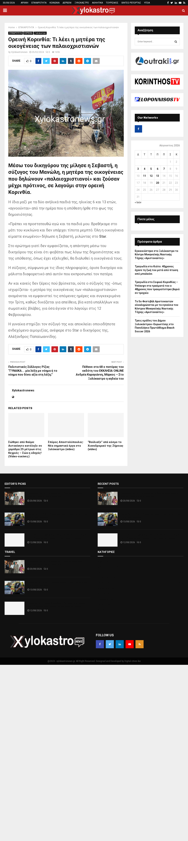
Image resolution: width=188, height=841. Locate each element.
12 (151, 175)
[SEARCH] (176, 41)
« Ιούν (138, 202)
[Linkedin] (120, 644)
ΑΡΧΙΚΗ (24, 2)
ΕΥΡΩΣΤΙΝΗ (104, 583)
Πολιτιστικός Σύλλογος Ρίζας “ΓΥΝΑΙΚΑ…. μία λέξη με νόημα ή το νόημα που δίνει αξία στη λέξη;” (32, 370)
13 (157, 175)
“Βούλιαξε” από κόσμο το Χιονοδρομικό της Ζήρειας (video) (105, 445)
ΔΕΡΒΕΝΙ (67, 2)
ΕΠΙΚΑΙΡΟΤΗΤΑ (38, 2)
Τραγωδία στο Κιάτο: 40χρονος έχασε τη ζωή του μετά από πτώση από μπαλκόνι (156, 270)
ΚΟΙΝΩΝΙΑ (54, 2)
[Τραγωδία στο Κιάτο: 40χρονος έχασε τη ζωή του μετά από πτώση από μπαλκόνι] (14, 519)
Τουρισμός (104, 604)
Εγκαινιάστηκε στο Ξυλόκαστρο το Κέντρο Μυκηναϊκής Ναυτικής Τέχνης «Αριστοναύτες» (156, 254)
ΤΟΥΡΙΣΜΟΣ (112, 2)
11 (144, 175)
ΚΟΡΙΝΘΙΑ (28, 33)
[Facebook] (100, 644)
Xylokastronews (19, 52)
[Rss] (139, 644)
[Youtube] (130, 644)
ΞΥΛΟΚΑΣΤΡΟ (82, 2)
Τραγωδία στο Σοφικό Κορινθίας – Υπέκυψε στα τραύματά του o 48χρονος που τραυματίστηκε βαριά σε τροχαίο (57, 536)
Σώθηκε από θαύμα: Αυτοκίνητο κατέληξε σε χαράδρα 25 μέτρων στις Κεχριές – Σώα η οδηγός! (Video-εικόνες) (25, 449)
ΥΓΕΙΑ (147, 2)
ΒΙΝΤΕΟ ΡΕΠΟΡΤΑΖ (131, 2)
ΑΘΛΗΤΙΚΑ (97, 2)
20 (157, 182)
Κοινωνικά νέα (107, 588)
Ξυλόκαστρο (40, 33)
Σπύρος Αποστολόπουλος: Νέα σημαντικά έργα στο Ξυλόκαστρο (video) (66, 445)
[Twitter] (110, 644)
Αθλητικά (103, 561)
